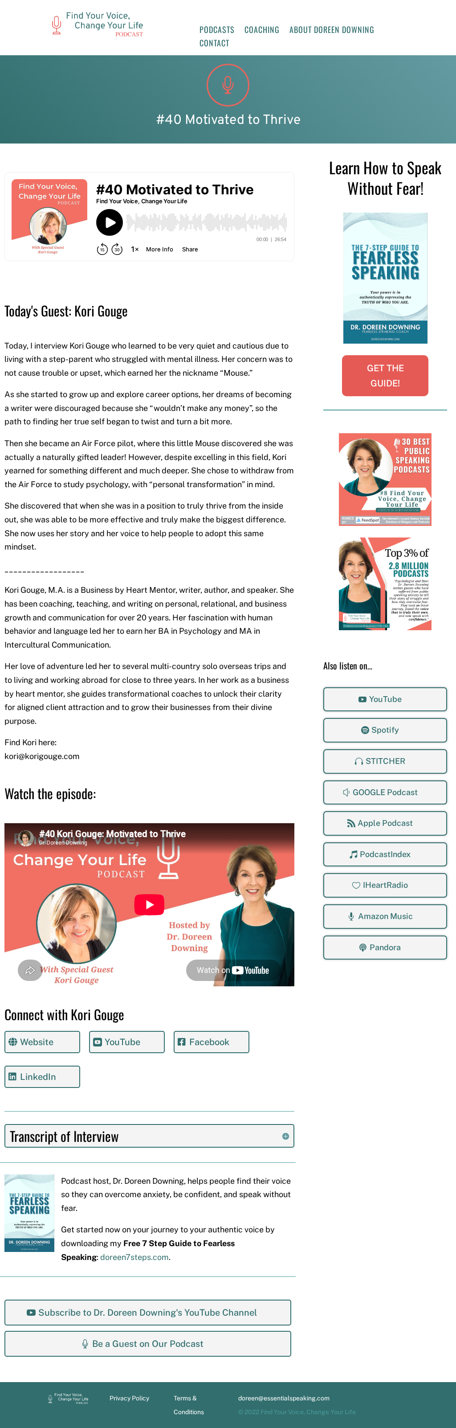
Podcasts (217, 30)
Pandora (385, 947)
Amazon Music (385, 916)
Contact (214, 44)
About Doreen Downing (332, 30)
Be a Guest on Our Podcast (148, 1343)
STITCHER (385, 761)
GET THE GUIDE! (385, 376)
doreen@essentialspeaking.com (284, 1398)
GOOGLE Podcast (385, 792)
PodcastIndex (385, 854)
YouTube (385, 699)
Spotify (385, 730)
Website (36, 1042)
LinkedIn (38, 1076)
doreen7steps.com (134, 1257)
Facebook (209, 1042)
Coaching (262, 30)
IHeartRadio (385, 885)
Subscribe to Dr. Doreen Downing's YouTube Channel (147, 1312)
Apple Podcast (385, 823)
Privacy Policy (129, 1398)
